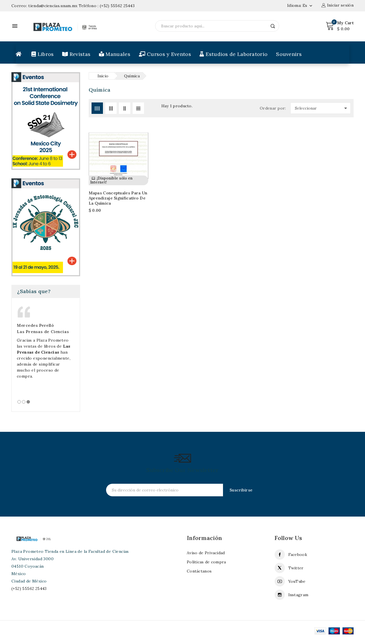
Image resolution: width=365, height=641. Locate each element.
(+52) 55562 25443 (117, 5)
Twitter (296, 568)
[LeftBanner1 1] (45, 120)
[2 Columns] (124, 108)
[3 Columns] (111, 108)
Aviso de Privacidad (206, 552)
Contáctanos (199, 571)
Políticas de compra (206, 562)
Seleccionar (322, 108)
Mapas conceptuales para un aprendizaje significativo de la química (118, 198)
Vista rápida (140, 157)
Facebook (297, 554)
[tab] (19, 402)
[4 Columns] (97, 108)
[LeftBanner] (45, 226)
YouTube (297, 581)
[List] (138, 108)
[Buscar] (273, 26)
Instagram (298, 594)
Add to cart (140, 145)
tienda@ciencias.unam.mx (52, 5)
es (308, 5)
